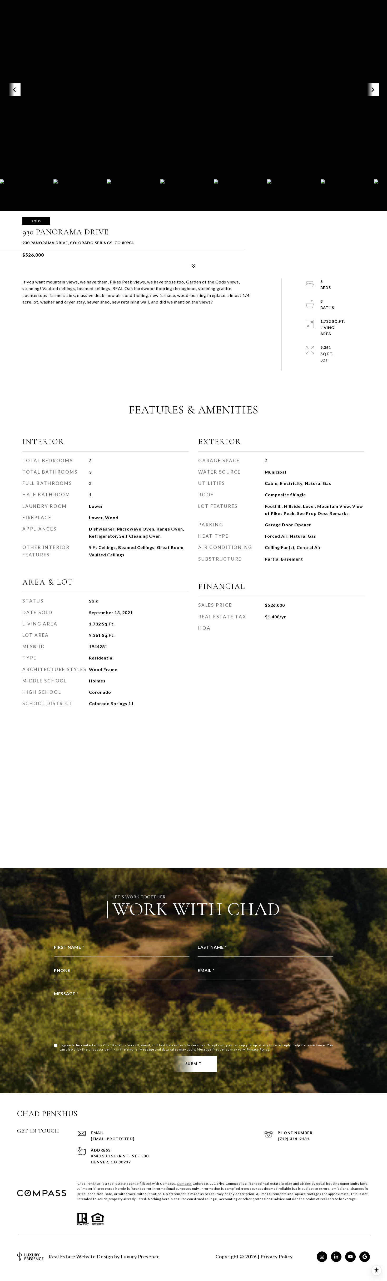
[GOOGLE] (364, 1256)
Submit (193, 1063)
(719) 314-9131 (293, 1138)
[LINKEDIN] (336, 1256)
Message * (66, 993)
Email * (206, 970)
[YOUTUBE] (350, 1256)
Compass (184, 1184)
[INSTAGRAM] (322, 1256)
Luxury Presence (140, 1256)
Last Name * (212, 947)
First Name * (69, 947)
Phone (62, 970)
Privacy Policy (258, 1049)
